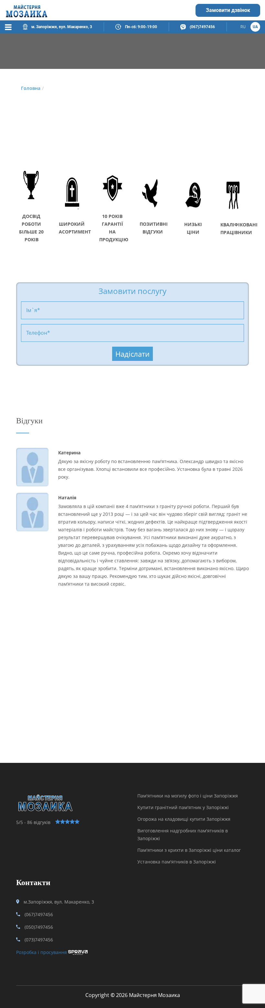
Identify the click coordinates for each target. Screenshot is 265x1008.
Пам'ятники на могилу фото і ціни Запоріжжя (187, 796)
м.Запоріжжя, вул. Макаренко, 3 (59, 902)
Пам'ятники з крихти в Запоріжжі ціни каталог (189, 850)
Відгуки (29, 421)
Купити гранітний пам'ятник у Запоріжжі (183, 807)
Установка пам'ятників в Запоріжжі (176, 862)
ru (243, 27)
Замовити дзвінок (228, 10)
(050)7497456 (39, 927)
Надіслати (132, 354)
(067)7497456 (202, 27)
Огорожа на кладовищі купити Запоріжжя (183, 819)
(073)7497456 (39, 940)
